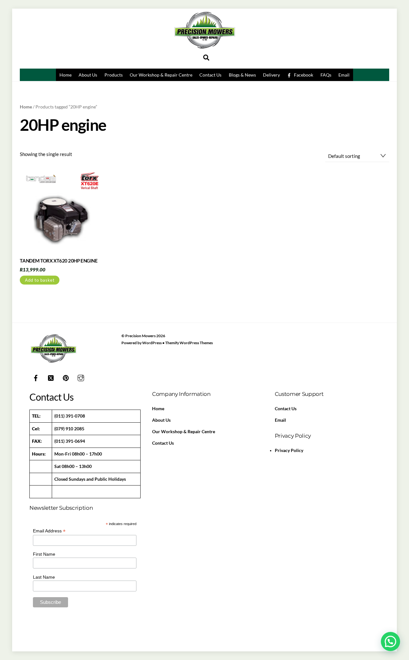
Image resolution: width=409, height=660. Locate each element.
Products (113, 75)
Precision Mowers (140, 335)
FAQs (325, 75)
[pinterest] (65, 377)
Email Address (49, 531)
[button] (390, 641)
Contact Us (210, 75)
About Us (88, 75)
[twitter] (50, 377)
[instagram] (80, 377)
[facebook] (35, 377)
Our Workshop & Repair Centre (161, 75)
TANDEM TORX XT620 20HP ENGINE (58, 260)
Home (65, 75)
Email (344, 75)
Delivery (271, 75)
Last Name (44, 577)
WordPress (152, 342)
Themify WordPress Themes (189, 342)
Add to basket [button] (40, 280)
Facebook (303, 75)
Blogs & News (242, 75)
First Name (44, 554)
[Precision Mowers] (204, 50)
